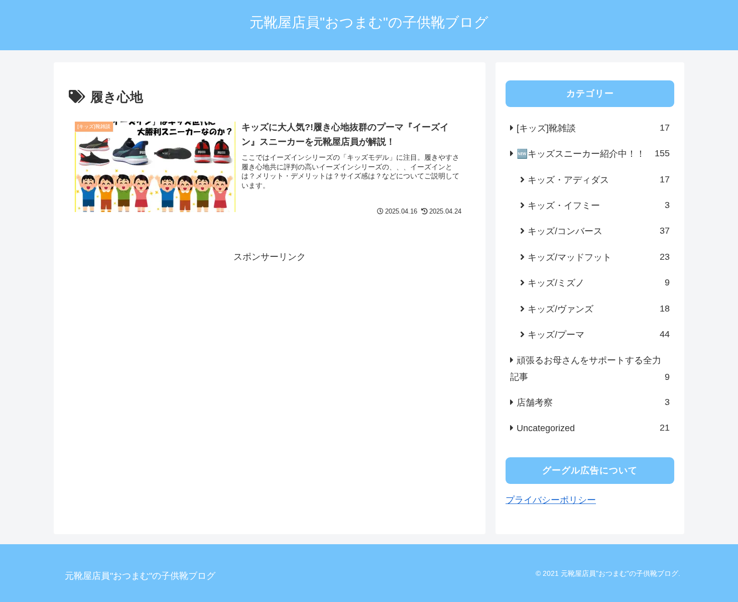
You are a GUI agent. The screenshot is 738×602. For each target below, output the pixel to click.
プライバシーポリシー (551, 500)
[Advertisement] (269, 335)
